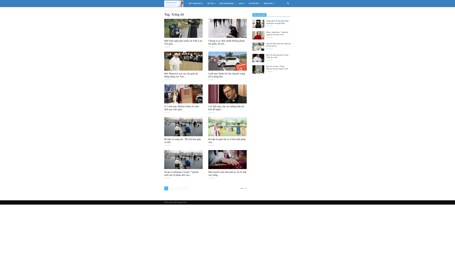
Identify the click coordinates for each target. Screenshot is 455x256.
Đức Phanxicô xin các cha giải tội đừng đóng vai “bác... (181, 75)
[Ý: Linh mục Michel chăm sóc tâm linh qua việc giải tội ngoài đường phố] (183, 93)
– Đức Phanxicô (194, 3)
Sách (241, 3)
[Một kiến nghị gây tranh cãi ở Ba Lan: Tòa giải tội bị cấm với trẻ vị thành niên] (183, 28)
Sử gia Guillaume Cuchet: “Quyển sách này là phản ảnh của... (181, 173)
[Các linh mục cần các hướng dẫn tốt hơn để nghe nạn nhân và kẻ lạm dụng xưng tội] (227, 93)
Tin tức (210, 3)
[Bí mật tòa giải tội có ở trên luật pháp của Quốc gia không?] (227, 126)
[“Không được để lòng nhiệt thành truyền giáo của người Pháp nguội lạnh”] (258, 24)
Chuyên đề (253, 3)
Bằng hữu (268, 3)
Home (166, 11)
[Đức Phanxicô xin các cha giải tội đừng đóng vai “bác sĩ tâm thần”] (183, 61)
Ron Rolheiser (226, 3)
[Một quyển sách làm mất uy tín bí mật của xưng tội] (227, 159)
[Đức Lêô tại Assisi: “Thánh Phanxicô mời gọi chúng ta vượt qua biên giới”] (258, 69)
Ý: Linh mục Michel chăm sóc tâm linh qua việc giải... (181, 108)
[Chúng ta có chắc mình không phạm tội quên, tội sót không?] (227, 28)
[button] (288, 4)
